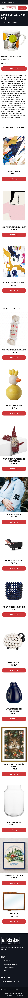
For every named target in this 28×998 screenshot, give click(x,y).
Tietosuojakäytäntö (10, 995)
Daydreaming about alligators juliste (14, 227)
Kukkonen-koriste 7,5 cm (14, 406)
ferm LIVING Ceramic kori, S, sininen (14, 607)
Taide (4, 22)
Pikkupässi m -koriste (14, 663)
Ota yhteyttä (13, 993)
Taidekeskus (8, 961)
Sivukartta (20, 995)
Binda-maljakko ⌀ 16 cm (14, 822)
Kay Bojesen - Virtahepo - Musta (14, 561)
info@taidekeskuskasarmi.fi (8, 2)
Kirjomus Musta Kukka (14, 514)
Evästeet (20, 993)
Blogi (5, 970)
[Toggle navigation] (3, 7)
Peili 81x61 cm (14, 914)
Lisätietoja (14, 68)
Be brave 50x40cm (14, 171)
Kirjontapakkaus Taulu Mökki (14, 875)
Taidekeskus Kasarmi (10, 964)
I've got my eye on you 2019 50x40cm (14, 283)
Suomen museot (9, 967)
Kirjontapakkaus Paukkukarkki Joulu (14, 350)
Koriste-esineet (13, 22)
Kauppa (22, 8)
